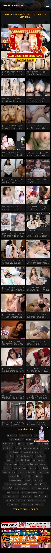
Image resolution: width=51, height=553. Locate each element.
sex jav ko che (43, 472)
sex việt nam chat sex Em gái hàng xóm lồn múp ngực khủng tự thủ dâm (37, 73)
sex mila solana (20, 468)
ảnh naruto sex (13, 504)
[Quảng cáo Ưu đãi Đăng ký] (25, 532)
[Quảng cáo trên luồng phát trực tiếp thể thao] (25, 545)
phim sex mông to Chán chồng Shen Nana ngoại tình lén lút (12, 315)
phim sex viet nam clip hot (15, 500)
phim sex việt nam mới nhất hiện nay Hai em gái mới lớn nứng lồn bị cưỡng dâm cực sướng (13, 73)
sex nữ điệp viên (41, 484)
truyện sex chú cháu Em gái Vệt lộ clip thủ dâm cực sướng (37, 181)
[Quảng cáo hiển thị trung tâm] (26, 44)
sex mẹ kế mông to (23, 460)
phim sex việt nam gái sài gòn (32, 504)
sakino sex (38, 480)
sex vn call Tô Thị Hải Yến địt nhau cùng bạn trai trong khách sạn (37, 127)
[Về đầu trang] (45, 549)
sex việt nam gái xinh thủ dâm (33, 492)
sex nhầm (32, 468)
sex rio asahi (12, 436)
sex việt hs (10, 456)
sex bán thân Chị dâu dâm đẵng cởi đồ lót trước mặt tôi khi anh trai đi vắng (37, 342)
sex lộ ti (10, 460)
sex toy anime (26, 496)
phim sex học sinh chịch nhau (32, 452)
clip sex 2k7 (7, 488)
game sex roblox (8, 472)
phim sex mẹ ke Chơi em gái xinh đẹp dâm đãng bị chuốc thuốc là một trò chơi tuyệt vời (13, 288)
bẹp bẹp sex (37, 476)
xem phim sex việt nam (36, 500)
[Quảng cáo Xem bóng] (25, 525)
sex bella (30, 444)
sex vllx (18, 448)
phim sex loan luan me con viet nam (33, 464)
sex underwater (38, 460)
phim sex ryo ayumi (22, 488)
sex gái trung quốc (16, 440)
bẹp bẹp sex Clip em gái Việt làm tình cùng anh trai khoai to (37, 154)
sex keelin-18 (14, 476)
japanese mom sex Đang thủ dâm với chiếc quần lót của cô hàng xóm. (13, 423)
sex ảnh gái (26, 476)
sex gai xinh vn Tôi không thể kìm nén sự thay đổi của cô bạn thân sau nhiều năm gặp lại (13, 396)
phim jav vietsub (11, 464)
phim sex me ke (42, 444)
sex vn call (7, 468)
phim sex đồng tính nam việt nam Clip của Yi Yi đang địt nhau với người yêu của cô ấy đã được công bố (12, 342)
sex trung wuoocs (15, 480)
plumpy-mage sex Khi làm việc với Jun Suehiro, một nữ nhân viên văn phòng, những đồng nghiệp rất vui (38, 396)
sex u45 (21, 444)
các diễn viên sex (40, 496)
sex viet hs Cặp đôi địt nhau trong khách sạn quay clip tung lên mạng (12, 100)
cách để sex (43, 468)
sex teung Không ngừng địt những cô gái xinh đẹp (38, 288)
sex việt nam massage (40, 488)
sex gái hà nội (7, 448)
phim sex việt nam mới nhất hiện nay (18, 484)
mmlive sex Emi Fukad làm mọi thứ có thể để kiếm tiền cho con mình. (37, 423)
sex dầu (28, 480)
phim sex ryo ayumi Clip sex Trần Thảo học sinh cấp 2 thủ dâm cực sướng (12, 181)
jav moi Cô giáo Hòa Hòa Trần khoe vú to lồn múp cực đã (13, 235)
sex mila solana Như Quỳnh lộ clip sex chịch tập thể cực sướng (37, 235)
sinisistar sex (40, 456)
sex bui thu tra (13, 452)
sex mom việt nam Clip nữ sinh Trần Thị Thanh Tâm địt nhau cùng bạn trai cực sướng (12, 154)
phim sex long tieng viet (26, 472)
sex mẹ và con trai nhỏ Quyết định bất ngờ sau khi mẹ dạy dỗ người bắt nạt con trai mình (37, 262)
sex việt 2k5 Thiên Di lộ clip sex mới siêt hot (12, 208)
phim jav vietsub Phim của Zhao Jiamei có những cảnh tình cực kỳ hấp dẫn (37, 315)
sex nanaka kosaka (31, 448)
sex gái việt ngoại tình (24, 456)
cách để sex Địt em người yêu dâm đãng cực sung (37, 100)
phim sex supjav (26, 436)
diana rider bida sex (11, 496)
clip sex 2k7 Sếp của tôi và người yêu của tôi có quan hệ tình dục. (12, 262)
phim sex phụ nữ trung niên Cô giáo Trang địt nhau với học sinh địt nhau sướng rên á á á (36, 208)
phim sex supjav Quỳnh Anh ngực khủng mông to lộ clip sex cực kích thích (13, 127)
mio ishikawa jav (9, 444)
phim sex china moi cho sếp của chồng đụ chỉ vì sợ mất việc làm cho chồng (12, 369)
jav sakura (45, 448)
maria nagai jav (13, 492)
